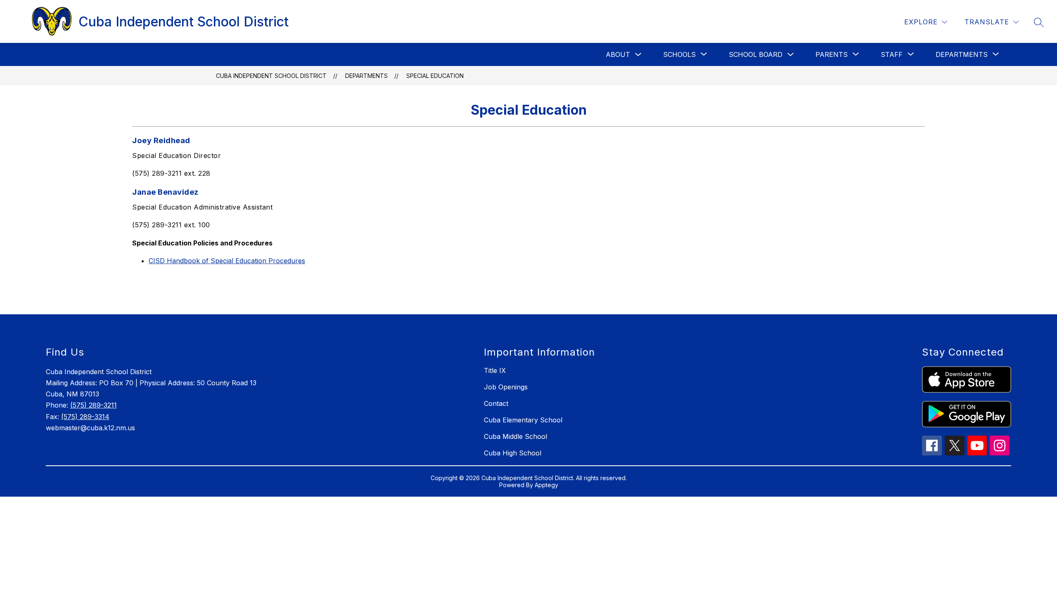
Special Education (435, 75)
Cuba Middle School (515, 436)
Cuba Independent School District (271, 75)
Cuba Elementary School (523, 420)
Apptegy (546, 484)
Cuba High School (512, 453)
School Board (755, 54)
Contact (496, 403)
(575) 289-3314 (85, 416)
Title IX (495, 370)
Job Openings (506, 387)
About (618, 54)
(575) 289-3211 (93, 405)
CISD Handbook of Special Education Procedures (227, 261)
